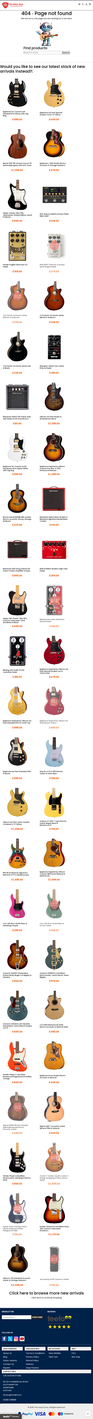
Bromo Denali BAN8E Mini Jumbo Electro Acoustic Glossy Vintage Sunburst (17, 519)
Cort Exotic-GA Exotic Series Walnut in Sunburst (15, 316)
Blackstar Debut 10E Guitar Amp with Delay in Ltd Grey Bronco (17, 417)
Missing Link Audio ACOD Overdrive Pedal (13, 671)
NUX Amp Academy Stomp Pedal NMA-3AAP (54, 215)
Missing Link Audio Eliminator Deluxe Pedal (52, 620)
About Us (7, 1353)
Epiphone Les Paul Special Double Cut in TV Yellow (51, 113)
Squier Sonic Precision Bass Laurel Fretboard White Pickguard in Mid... (15, 1228)
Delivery (30, 1364)
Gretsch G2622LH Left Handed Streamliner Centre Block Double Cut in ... (17, 1026)
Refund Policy (32, 1360)
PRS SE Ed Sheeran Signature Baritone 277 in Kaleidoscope (16, 874)
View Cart (53, 1356)
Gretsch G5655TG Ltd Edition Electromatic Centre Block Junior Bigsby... (54, 975)
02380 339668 (9, 1399)
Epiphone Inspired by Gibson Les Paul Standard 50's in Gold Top (17, 722)
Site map (76, 1356)
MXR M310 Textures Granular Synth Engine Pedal (52, 265)
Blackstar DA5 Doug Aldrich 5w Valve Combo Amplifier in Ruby (16, 570)
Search (65, 52)
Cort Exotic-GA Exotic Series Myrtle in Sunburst (52, 316)
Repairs (6, 1367)
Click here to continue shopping (46, 1297)
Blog (5, 1356)
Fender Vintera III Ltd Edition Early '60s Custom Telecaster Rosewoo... (54, 1228)
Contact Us (8, 1364)
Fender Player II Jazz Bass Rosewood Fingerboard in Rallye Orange (17, 1076)
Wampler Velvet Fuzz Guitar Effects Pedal (52, 367)
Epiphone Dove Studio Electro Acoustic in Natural (53, 1076)
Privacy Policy (32, 1356)
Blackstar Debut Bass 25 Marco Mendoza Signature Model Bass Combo (54, 519)
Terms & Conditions (35, 1353)
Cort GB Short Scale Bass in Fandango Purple (15, 924)
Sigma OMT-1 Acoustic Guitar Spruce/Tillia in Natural (52, 1127)
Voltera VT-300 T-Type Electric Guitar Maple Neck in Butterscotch (53, 823)
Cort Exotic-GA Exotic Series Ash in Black (17, 367)
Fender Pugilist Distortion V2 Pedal (15, 265)
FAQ (74, 1353)
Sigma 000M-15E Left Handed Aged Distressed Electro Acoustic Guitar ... (15, 1127)
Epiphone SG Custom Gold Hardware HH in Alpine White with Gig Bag (15, 468)
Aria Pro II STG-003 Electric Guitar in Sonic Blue (51, 772)
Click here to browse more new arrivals (46, 1293)
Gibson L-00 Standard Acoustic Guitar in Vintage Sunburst (16, 1279)
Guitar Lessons (10, 1360)
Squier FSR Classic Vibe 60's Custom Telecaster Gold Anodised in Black (15, 620)
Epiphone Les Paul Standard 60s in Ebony (17, 772)
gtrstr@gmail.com (12, 1395)
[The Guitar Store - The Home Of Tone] (46, 1413)
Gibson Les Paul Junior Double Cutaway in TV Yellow (16, 823)
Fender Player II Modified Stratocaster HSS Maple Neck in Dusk (17, 1178)
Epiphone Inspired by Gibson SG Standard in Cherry (54, 722)
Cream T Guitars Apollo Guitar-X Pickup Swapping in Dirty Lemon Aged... (54, 1178)
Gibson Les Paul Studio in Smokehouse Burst (51, 417)
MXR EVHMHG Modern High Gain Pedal (53, 570)
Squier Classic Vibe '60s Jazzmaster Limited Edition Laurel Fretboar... (17, 215)
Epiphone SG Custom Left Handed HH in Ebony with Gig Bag (15, 113)
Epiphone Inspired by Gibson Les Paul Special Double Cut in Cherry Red (54, 671)
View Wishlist (55, 1353)
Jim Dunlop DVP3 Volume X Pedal (54, 1279)
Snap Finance (32, 1367)
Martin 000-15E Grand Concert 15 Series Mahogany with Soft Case (17, 164)
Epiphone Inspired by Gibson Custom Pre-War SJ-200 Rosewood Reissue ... (52, 468)
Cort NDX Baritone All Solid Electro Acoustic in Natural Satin (54, 1026)
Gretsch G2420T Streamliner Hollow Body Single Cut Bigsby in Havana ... (17, 975)
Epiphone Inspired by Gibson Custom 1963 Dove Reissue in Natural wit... (52, 874)
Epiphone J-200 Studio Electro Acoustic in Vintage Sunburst (53, 164)
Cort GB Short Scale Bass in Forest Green (52, 924)
